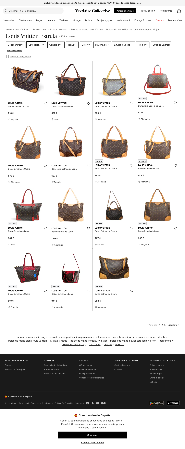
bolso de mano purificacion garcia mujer (72, 337)
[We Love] (70, 20)
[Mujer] (44, 20)
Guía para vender (87, 373)
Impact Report (156, 373)
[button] (179, 11)
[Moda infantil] (132, 20)
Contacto (118, 369)
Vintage (77, 20)
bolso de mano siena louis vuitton (27, 341)
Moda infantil (123, 20)
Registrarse (166, 10)
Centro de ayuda (122, 365)
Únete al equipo (157, 377)
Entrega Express (142, 20)
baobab (119, 344)
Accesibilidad (10, 403)
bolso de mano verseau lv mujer (88, 341)
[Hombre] (57, 20)
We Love (63, 20)
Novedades (8, 20)
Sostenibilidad (156, 369)
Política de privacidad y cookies (69, 403)
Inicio (9, 29)
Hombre (51, 20)
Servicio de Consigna (15, 369)
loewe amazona (107, 337)
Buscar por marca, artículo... (22, 10)
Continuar (92, 435)
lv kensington (127, 337)
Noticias (153, 382)
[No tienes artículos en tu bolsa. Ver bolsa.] (179, 11)
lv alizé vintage (58, 341)
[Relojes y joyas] (114, 20)
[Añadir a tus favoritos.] (45, 103)
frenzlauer (94, 344)
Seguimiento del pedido (55, 365)
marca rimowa (25, 337)
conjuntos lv (166, 341)
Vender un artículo (125, 10)
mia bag (40, 337)
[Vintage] (83, 20)
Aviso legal (24, 403)
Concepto (9, 365)
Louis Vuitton (22, 29)
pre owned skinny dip (73, 344)
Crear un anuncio (87, 369)
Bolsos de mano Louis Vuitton (87, 29)
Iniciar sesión (148, 10)
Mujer (39, 20)
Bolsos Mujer (40, 29)
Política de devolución (54, 373)
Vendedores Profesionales (91, 377)
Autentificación (51, 369)
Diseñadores (25, 20)
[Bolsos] (94, 20)
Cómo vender (85, 365)
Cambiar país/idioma (92, 442)
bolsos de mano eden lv (151, 337)
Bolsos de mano (58, 29)
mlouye (108, 344)
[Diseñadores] (34, 20)
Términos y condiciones (42, 403)
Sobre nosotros (157, 365)
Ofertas (159, 20)
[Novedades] (16, 20)
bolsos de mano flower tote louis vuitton (133, 341)
